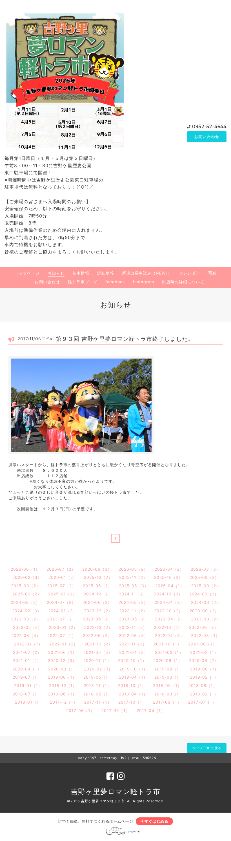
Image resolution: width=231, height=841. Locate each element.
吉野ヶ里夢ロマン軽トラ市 (115, 791)
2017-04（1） (151, 710)
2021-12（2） (98, 643)
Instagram (143, 281)
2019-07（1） (27, 677)
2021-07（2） (27, 652)
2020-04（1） (26, 669)
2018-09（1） (167, 685)
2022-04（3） (169, 635)
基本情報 (80, 273)
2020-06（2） (203, 660)
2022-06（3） (97, 635)
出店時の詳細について (183, 281)
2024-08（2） (25, 602)
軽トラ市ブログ (82, 281)
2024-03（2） (205, 602)
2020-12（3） (62, 660)
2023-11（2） (133, 610)
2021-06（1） (62, 652)
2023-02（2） (27, 627)
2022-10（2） (168, 627)
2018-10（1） (132, 685)
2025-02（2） (26, 593)
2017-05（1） (115, 710)
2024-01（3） (62, 610)
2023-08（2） (25, 618)
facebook (115, 281)
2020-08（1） (167, 660)
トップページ (27, 273)
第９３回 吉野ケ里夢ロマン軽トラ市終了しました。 (125, 339)
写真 (212, 273)
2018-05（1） (97, 694)
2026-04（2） (169, 569)
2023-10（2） (168, 610)
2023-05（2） (133, 618)
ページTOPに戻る (207, 748)
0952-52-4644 (209, 126)
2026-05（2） (133, 569)
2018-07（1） (27, 694)
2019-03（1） (168, 677)
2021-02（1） (204, 652)
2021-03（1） (169, 652)
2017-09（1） (167, 702)
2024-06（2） (97, 602)
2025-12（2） (98, 577)
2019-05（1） (97, 677)
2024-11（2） (133, 593)
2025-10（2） (168, 577)
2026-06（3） (97, 569)
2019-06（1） (62, 677)
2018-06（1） (62, 694)
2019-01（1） (28, 685)
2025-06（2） (97, 585)
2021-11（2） (133, 643)
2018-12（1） (63, 685)
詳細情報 (105, 273)
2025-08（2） (25, 585)
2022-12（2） (98, 627)
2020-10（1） (132, 660)
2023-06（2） (97, 618)
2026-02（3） (27, 577)
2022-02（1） (28, 643)
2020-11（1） (97, 660)
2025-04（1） (169, 585)
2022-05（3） (133, 635)
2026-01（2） (62, 577)
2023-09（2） (204, 610)
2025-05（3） (133, 585)
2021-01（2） (27, 660)
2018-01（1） (29, 702)
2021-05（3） (97, 652)
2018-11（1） (97, 685)
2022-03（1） (205, 635)
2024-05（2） (133, 602)
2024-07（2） (61, 602)
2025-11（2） (133, 577)
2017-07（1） (202, 702)
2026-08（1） (25, 569)
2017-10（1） (132, 702)
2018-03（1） (168, 694)
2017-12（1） (63, 702)
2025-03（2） (205, 585)
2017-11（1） (98, 702)
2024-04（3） (169, 602)
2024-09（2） (204, 593)
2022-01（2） (63, 643)
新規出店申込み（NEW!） (146, 273)
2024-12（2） (98, 593)
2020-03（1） (62, 669)
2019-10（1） (133, 669)
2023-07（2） (61, 618)
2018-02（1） (204, 694)
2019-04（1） (133, 677)
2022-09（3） (203, 627)
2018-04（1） (133, 694)
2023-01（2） (63, 627)
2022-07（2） (61, 635)
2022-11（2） (133, 627)
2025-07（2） (61, 585)
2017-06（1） (80, 710)
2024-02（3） (26, 610)
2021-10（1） (167, 643)
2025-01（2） (62, 593)
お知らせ (56, 273)
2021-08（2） (202, 643)
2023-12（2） (98, 610)
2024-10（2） (168, 593)
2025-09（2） (204, 577)
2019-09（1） (168, 669)
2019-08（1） (204, 669)
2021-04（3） (133, 652)
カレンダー (189, 273)
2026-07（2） (60, 569)
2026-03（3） (205, 569)
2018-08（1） (202, 685)
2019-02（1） (204, 677)
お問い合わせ (206, 136)
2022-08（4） (26, 635)
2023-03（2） (205, 618)
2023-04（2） (169, 618)
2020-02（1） (98, 669)
